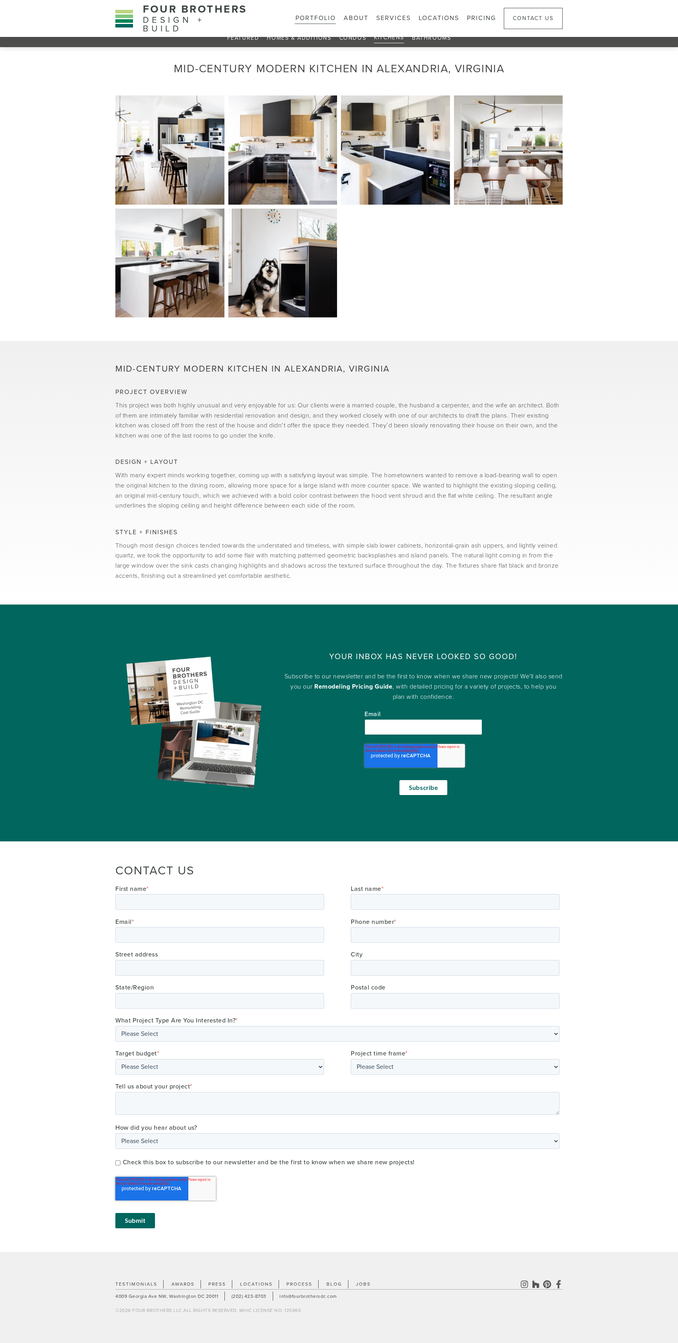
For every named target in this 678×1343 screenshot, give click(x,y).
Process (299, 1284)
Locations (439, 18)
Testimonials (136, 1284)
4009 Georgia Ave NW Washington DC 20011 (166, 1296)
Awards (183, 1284)
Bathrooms (431, 38)
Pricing (481, 18)
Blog (334, 1284)
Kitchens (389, 37)
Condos (352, 38)
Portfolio (315, 18)
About (356, 18)
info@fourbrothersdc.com (308, 1296)
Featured (243, 38)
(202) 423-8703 (248, 1296)
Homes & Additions (299, 38)
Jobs (363, 1284)
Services (393, 18)
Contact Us (533, 18)
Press (217, 1284)
